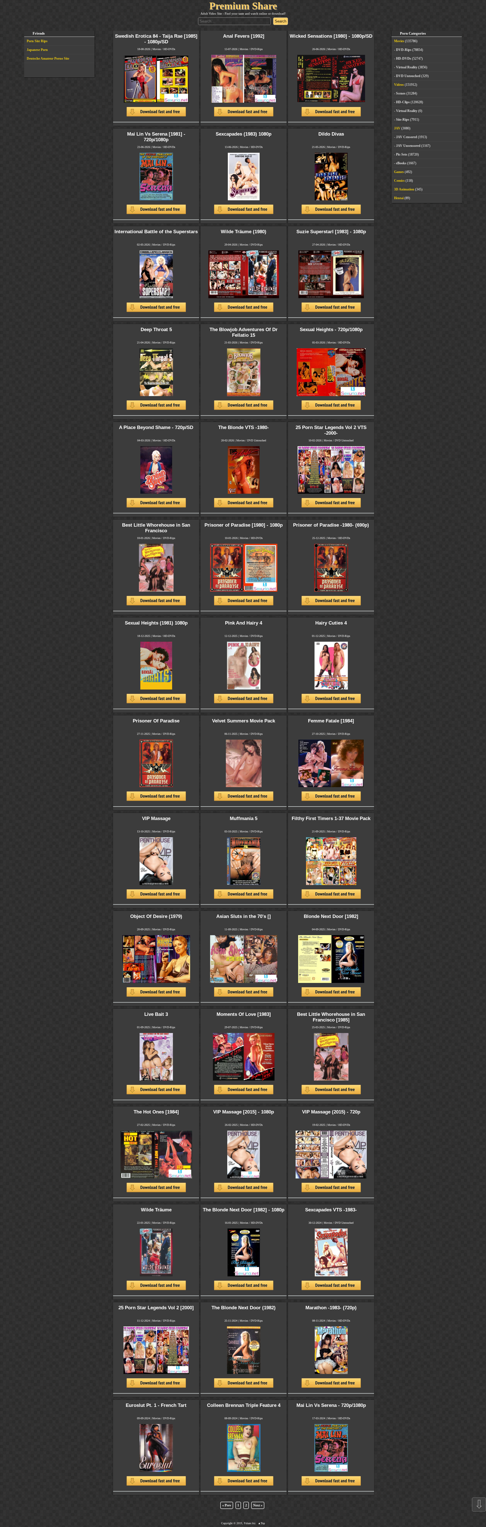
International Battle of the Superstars (156, 231)
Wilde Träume (156, 1209)
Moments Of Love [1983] (244, 1014)
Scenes (401, 93)
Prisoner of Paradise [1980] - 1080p (243, 525)
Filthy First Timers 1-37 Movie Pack (331, 818)
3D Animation (404, 189)
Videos (399, 84)
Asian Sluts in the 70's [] (243, 916)
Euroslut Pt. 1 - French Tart (156, 1405)
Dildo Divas (331, 134)
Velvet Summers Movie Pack (243, 721)
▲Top (261, 1523)
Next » (257, 1505)
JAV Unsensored (408, 145)
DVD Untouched (256, 440)
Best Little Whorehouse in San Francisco (156, 527)
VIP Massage (156, 818)
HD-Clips (403, 102)
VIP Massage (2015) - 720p (331, 1112)
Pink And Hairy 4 (243, 623)
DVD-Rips (257, 49)
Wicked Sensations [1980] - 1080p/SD (331, 36)
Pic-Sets (401, 154)
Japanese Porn (37, 49)
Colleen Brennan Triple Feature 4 (243, 1405)
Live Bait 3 (156, 1014)
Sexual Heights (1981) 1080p (156, 623)
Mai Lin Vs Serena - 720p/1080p (331, 1405)
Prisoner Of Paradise (156, 721)
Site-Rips (402, 119)
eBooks (401, 163)
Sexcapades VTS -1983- (331, 1209)
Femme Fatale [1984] (331, 721)
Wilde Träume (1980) (243, 231)
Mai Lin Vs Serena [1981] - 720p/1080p (156, 136)
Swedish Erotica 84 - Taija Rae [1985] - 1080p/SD (156, 38)
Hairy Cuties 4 (331, 623)
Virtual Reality (406, 67)
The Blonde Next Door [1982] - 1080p (243, 1209)
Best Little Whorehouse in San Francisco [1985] (331, 1017)
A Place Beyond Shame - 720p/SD (156, 427)
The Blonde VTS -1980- (243, 427)
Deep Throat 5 (156, 329)
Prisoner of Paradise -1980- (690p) (331, 525)
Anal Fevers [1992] (243, 36)
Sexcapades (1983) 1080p (243, 134)
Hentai (399, 198)
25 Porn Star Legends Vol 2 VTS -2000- (331, 430)
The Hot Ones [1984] (156, 1112)
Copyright (227, 1523)
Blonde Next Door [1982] (331, 916)
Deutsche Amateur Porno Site (48, 58)
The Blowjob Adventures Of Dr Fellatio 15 (244, 332)
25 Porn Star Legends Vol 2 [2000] (156, 1307)
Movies (156, 49)
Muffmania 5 (243, 818)
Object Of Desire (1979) (156, 916)
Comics (399, 180)
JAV (397, 128)
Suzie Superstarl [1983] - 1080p (331, 231)
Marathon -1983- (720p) (331, 1307)
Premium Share (243, 6)
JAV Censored (406, 137)
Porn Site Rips (37, 41)
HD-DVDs (169, 49)
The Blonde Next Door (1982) (244, 1307)
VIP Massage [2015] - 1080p (243, 1112)
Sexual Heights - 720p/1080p (331, 329)
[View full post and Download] (156, 88)
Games (399, 172)
